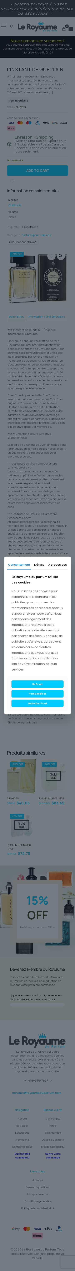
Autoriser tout (37, 703)
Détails (39, 565)
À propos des (57, 565)
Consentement (19, 565)
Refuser (37, 683)
